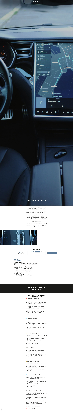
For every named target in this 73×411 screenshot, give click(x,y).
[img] (16, 259)
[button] (32, 251)
